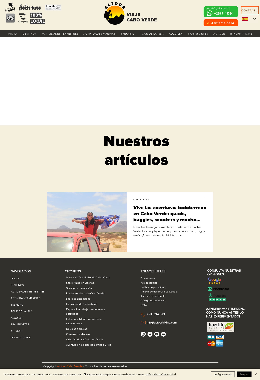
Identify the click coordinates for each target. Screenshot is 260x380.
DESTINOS (17, 284)
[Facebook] (150, 334)
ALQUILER (17, 317)
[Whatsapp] (209, 13)
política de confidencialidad (161, 374)
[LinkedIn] (163, 334)
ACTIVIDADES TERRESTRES (19, 291)
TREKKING (17, 304)
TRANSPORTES (19, 324)
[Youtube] (156, 334)
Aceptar (244, 374)
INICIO (15, 278)
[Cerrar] (256, 374)
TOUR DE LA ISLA (19, 311)
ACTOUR (16, 330)
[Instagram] (143, 334)
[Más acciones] (206, 199)
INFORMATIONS (19, 337)
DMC (144, 304)
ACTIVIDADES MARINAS (19, 298)
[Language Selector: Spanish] (248, 19)
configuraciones (223, 374)
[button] (29, 33)
